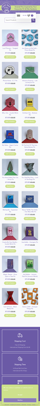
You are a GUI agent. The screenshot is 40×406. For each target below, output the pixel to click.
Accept (20, 394)
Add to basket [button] (10, 57)
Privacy (29, 404)
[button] (33, 20)
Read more (30, 89)
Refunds (24, 404)
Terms (33, 404)
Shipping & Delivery (15, 404)
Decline (20, 400)
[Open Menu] (18, 15)
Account (7, 404)
